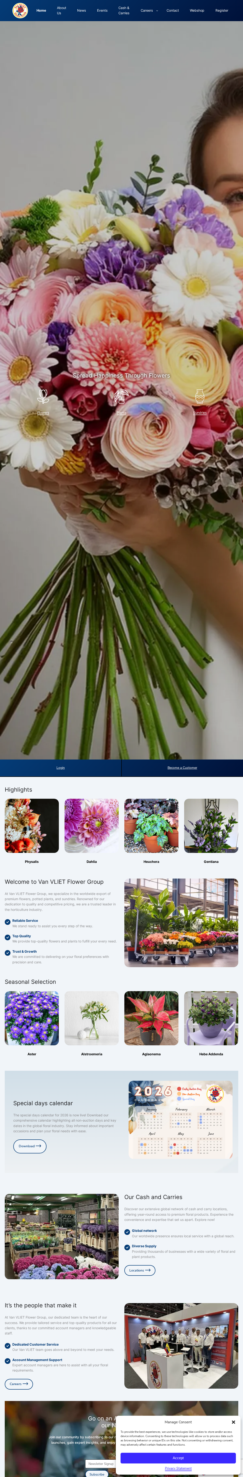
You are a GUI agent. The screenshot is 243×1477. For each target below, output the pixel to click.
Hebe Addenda (211, 1054)
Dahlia (92, 862)
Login (60, 767)
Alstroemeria (91, 1054)
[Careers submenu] (157, 10)
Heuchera (151, 862)
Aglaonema (151, 1054)
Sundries (200, 413)
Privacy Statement (178, 1468)
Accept (178, 1458)
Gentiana (211, 862)
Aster (32, 1054)
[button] (233, 1422)
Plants (121, 413)
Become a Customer (182, 767)
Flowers (43, 413)
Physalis (32, 862)
